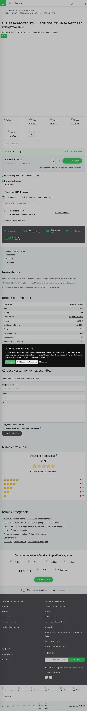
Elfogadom (10, 362)
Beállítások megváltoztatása (27, 362)
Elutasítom (43, 362)
